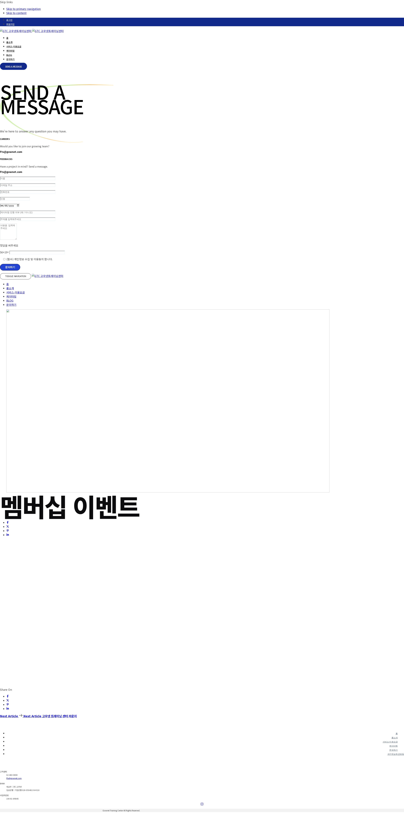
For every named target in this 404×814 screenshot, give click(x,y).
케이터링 (10, 50)
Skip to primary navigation (23, 9)
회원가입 (10, 24)
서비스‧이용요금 (13, 46)
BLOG (9, 55)
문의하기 (10, 59)
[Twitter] (7, 527)
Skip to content (16, 13)
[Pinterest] (7, 531)
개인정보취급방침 (395, 754)
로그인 (9, 19)
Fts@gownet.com (14, 778)
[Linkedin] (7, 535)
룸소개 (9, 42)
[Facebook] (7, 522)
